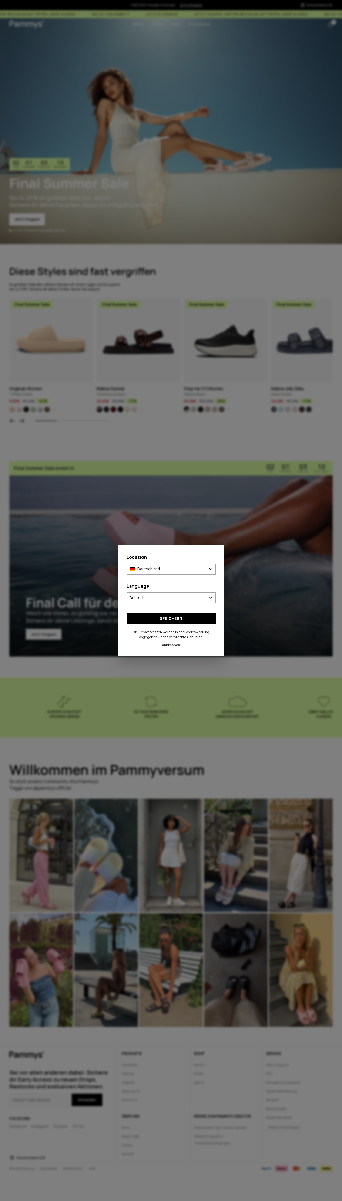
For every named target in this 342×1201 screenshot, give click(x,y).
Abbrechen (171, 645)
